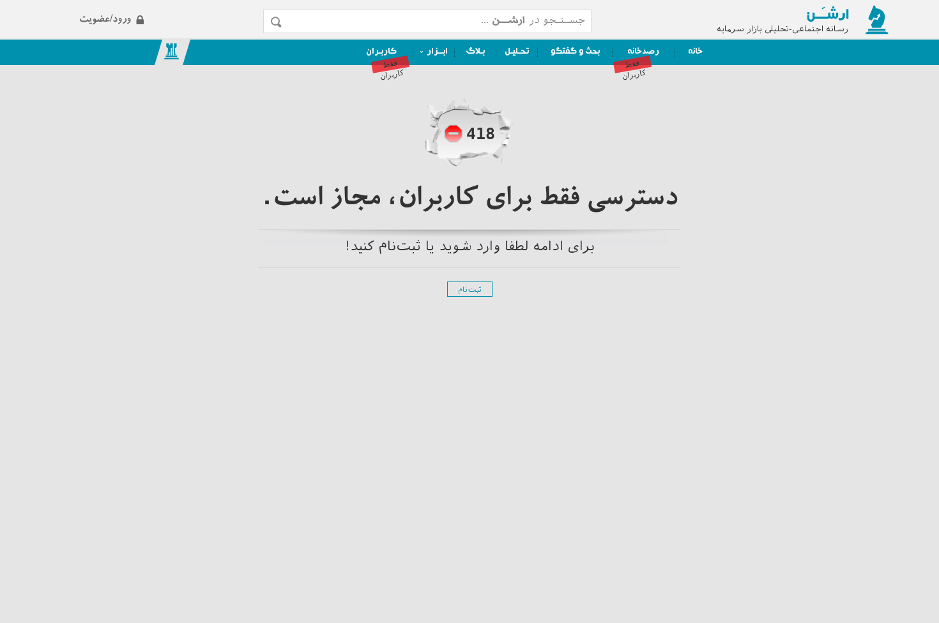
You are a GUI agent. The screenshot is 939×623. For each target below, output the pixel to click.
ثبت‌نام (470, 290)
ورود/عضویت (157, 8)
